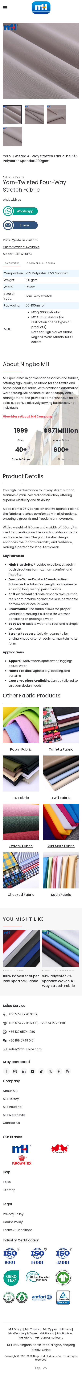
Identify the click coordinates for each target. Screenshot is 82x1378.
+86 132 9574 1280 (22, 1032)
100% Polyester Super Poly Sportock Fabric (21, 978)
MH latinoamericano (49, 1337)
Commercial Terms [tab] (41, 263)
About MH (10, 1091)
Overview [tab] (12, 263)
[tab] (12, 114)
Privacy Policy (13, 1214)
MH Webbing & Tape (22, 1333)
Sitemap (9, 1190)
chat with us (12, 199)
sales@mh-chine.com (25, 1049)
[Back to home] (41, 7)
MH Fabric (25, 1337)
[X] (50, 1071)
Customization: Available (21, 247)
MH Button (64, 1333)
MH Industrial (12, 1107)
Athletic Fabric (14, 176)
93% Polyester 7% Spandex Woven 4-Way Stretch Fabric (58, 981)
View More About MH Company (28, 416)
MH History (11, 1099)
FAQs (7, 1182)
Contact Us (11, 1123)
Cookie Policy (13, 1222)
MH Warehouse (14, 1115)
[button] (5, 7)
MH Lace (66, 1329)
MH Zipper (50, 1329)
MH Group (15, 1329)
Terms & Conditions (17, 1230)
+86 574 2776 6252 (23, 1014)
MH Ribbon (47, 1333)
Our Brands (12, 1136)
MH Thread (32, 1329)
